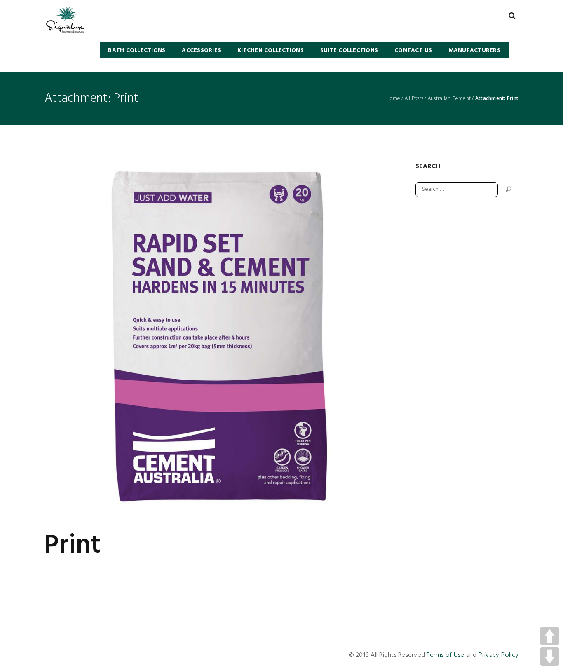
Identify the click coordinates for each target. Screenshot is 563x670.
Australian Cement (449, 98)
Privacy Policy (499, 655)
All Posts (414, 98)
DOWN (549, 656)
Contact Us (413, 50)
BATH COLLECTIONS (136, 50)
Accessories (201, 50)
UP (549, 636)
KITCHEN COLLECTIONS (270, 50)
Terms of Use (445, 655)
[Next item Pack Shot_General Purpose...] (307, 337)
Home (393, 98)
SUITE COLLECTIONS (349, 50)
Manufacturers (474, 50)
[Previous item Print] (132, 337)
